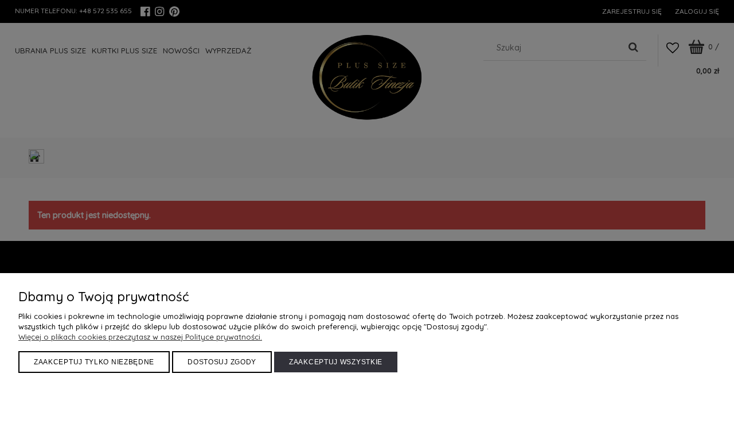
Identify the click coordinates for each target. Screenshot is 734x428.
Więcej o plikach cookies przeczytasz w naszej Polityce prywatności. (140, 336)
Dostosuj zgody (222, 362)
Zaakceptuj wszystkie (335, 362)
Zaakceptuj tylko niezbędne (94, 362)
